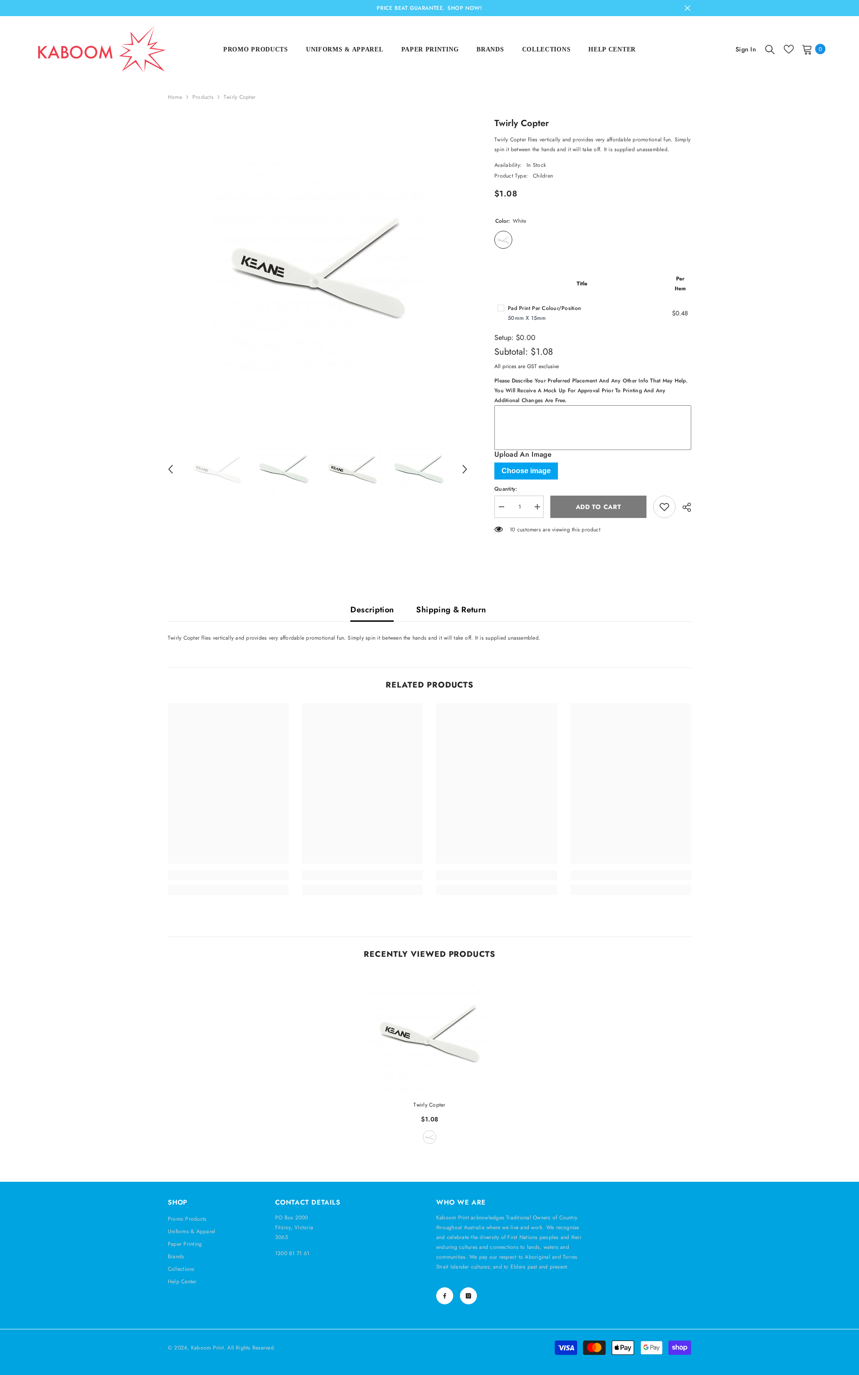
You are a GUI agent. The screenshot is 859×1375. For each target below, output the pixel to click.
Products (202, 97)
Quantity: (505, 489)
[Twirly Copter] (429, 1032)
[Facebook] (444, 1295)
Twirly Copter (429, 1105)
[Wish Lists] (789, 49)
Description (372, 609)
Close (687, 8)
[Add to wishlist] (664, 507)
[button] (170, 469)
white (429, 1137)
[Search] (770, 49)
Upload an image (523, 454)
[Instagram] (468, 1295)
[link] (228, 875)
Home (175, 97)
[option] (318, 267)
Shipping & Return (451, 609)
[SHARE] (683, 507)
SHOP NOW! (464, 8)
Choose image (526, 471)
